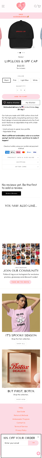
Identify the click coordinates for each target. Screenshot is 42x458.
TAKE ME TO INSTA (20, 282)
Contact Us (21, 423)
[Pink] (8, 235)
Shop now (21, 399)
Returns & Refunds (21, 415)
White (35, 80)
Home (20, 57)
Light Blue (24, 80)
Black (6, 80)
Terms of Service (21, 426)
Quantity (21, 86)
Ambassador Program (21, 419)
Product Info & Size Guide (21, 157)
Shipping (21, 162)
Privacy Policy (21, 430)
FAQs (21, 408)
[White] (13, 235)
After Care (21, 166)
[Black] (5, 235)
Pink (14, 80)
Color (21, 76)
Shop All (21, 343)
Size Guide (21, 411)
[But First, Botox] (21, 368)
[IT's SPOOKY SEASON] (21, 313)
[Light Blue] (10, 235)
